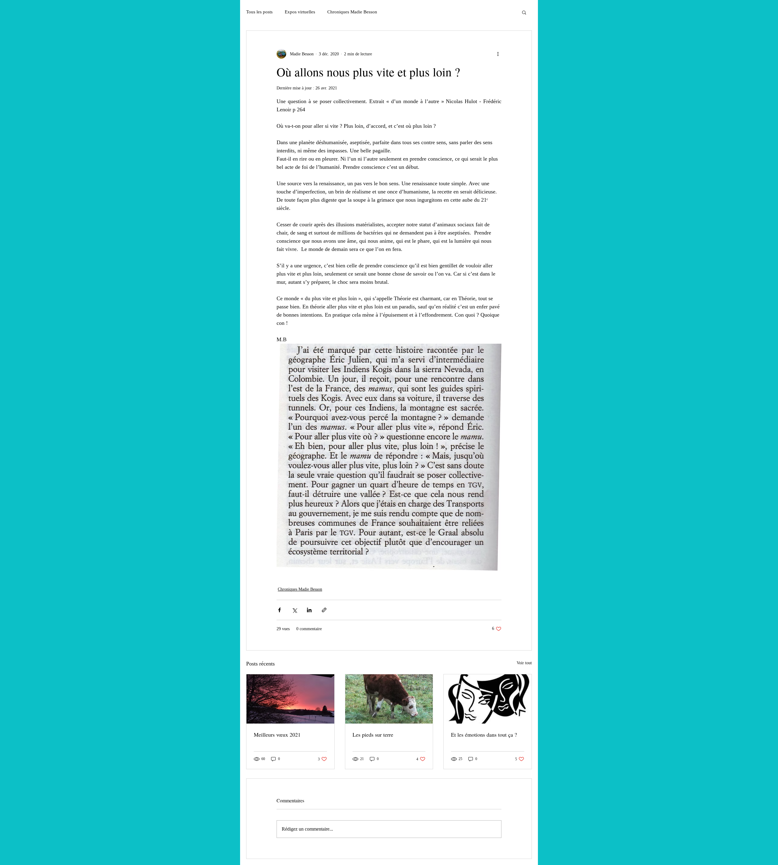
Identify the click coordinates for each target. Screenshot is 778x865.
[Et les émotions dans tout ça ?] (488, 699)
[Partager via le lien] (324, 610)
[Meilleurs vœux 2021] (290, 699)
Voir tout (524, 663)
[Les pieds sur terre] (389, 699)
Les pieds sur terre (373, 734)
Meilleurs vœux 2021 (277, 734)
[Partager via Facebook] (279, 610)
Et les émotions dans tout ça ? (484, 734)
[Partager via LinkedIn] (309, 610)
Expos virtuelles (300, 11)
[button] (524, 12)
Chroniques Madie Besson (352, 11)
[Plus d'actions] (497, 53)
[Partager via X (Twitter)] (294, 610)
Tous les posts (259, 11)
